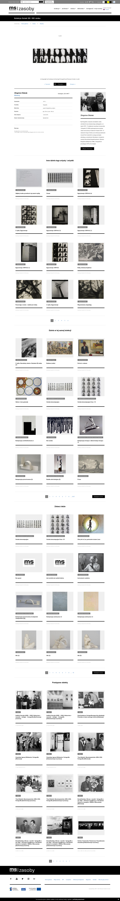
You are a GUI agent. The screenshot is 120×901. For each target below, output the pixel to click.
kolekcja (56, 8)
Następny (72, 84)
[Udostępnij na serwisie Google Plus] (65, 93)
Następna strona (98, 496)
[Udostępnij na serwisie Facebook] (68, 93)
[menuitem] (57, 8)
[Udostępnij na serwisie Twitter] (67, 93)
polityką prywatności (78, 899)
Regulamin (88, 879)
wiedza (72, 8)
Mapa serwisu (57, 879)
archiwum (65, 8)
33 (73, 672)
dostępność (89, 8)
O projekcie (68, 879)
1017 (73, 496)
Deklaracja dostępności (78, 879)
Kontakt (94, 879)
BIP (63, 879)
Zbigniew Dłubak (20, 93)
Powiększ (60, 84)
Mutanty (42, 23)
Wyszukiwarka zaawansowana (49, 2)
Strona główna (24, 23)
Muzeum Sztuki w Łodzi (14, 2)
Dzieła (34, 23)
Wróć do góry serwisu (104, 880)
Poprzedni (47, 84)
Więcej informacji (87, 148)
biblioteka (80, 8)
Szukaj (41, 1)
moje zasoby (98, 8)
